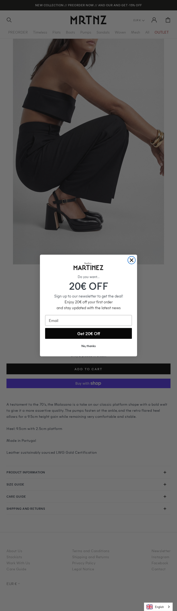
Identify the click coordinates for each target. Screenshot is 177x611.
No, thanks (88, 346)
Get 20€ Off (88, 333)
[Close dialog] (131, 260)
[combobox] (158, 607)
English (159, 607)
